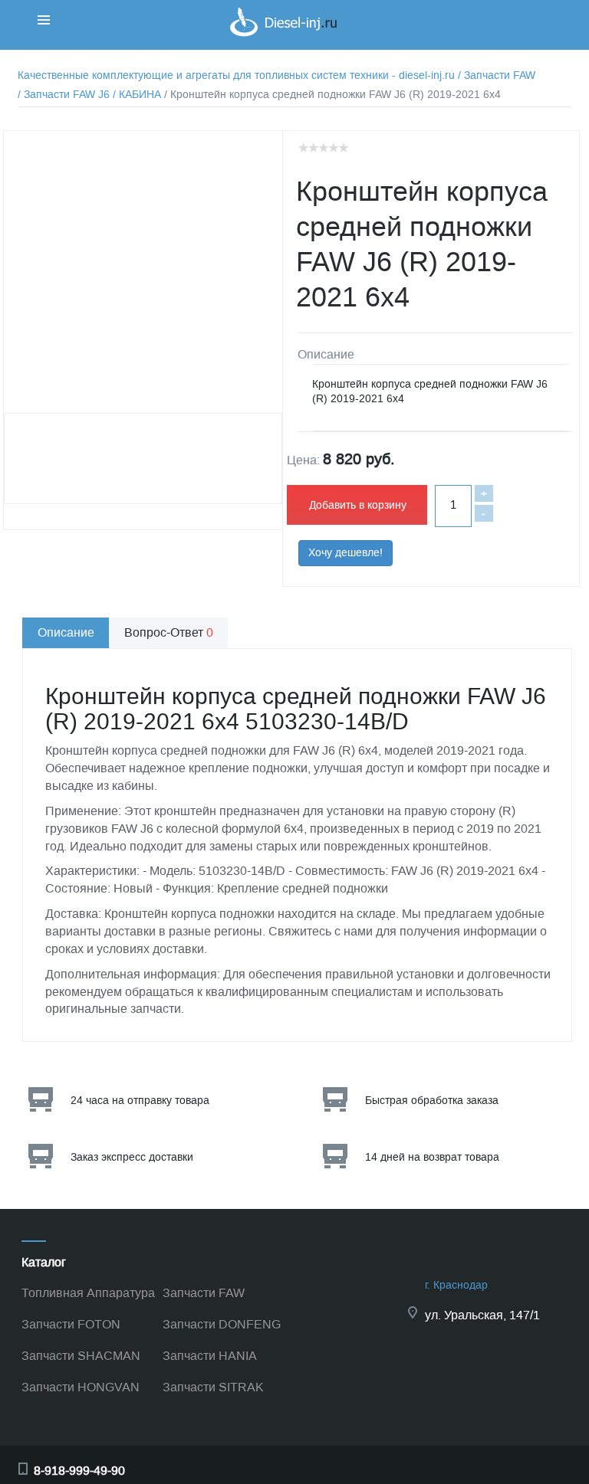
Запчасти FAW (204, 1293)
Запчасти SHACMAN (80, 1356)
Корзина (519, 26)
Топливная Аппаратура (88, 1293)
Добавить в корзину (357, 505)
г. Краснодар (456, 1285)
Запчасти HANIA (210, 1356)
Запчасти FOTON (70, 1324)
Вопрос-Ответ (168, 632)
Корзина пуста (535, 41)
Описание (66, 632)
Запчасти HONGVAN (80, 1387)
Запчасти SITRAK (213, 1387)
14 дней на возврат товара (432, 1157)
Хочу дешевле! (345, 552)
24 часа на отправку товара (140, 1100)
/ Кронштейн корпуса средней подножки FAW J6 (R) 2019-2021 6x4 (332, 94)
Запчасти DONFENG (222, 1324)
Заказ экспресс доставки (132, 1157)
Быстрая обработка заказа (432, 1100)
